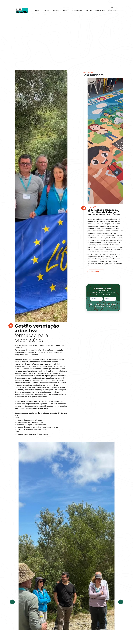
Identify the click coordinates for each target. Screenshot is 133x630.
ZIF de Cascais (77, 10)
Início (37, 10)
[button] (120, 602)
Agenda (65, 10)
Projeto (46, 10)
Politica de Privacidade (103, 306)
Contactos (112, 10)
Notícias (56, 10)
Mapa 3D (89, 10)
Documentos (100, 10)
